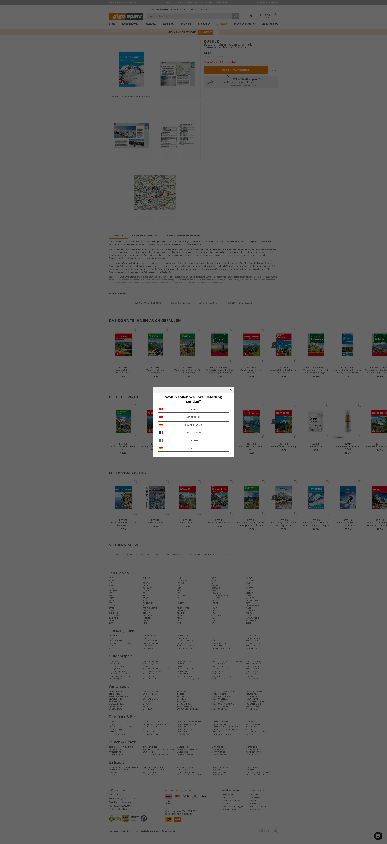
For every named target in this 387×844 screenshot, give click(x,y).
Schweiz (193, 409)
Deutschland (193, 425)
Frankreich (193, 432)
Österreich (193, 417)
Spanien (193, 448)
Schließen (231, 390)
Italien (193, 440)
